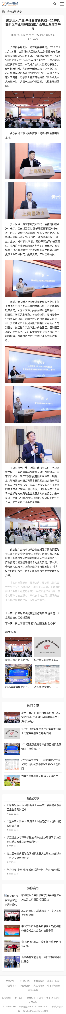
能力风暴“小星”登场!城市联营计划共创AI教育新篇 (33, 869)
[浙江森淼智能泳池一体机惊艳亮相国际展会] (12, 962)
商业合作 (43, 998)
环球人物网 (33, 990)
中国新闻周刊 (53, 985)
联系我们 (55, 998)
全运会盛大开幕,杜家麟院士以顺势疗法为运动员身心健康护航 (34, 823)
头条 (19, 11)
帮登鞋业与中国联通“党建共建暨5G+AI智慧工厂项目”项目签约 (41, 897)
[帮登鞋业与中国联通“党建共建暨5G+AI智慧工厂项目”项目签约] (12, 900)
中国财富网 (25, 985)
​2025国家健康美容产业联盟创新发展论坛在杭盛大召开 (41, 746)
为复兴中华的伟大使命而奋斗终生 (39, 776)
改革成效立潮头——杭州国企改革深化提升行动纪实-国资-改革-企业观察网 (41, 764)
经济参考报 (25, 981)
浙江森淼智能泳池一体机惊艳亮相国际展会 (41, 959)
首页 (4, 11)
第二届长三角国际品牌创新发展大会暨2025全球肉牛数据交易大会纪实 (34, 855)
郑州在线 (25, 4)
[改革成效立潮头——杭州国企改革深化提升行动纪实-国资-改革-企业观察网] (47, 674)
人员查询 (33, 1002)
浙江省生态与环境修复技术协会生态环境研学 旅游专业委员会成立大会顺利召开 (34, 839)
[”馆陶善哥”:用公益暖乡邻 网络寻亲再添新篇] (12, 946)
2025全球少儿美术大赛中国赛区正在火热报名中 (41, 913)
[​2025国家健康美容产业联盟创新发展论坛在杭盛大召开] (18, 674)
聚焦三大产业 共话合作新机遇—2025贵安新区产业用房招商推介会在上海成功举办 (40, 717)
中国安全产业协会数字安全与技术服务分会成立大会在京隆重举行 (41, 928)
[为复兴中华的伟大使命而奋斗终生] (12, 780)
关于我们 (19, 998)
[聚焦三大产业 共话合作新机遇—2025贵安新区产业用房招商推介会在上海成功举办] (18, 647)
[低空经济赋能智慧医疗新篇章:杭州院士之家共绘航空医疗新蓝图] (47, 647)
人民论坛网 (38, 985)
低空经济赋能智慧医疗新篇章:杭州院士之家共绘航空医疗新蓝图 (41, 731)
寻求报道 (31, 998)
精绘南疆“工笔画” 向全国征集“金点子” (35, 623)
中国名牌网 (38, 981)
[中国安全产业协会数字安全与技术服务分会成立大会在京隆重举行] (12, 931)
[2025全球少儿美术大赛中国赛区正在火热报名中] (12, 915)
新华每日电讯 (53, 981)
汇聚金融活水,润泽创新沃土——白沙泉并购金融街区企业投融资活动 (34, 807)
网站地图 (6, 998)
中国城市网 (11, 985)
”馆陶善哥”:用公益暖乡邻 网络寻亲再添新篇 (41, 944)
